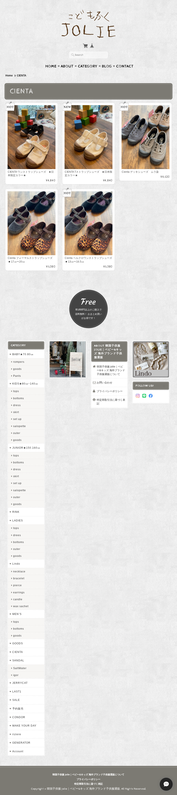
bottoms (18, 398)
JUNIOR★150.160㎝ (26, 447)
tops (16, 391)
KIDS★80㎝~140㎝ (25, 383)
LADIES (17, 520)
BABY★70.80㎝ (22, 354)
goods (17, 368)
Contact (125, 66)
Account (17, 751)
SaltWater (20, 668)
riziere (16, 734)
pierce (17, 585)
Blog (107, 66)
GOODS (17, 643)
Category (88, 66)
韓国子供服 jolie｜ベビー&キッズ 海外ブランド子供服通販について (111, 370)
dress (17, 405)
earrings (19, 592)
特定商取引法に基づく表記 (111, 401)
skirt (16, 412)
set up (17, 419)
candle (17, 599)
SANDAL (18, 660)
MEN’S (17, 614)
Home (51, 66)
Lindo (16, 563)
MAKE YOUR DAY (24, 725)
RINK (15, 511)
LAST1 (16, 691)
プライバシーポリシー (110, 391)
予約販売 (18, 708)
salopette (19, 426)
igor (16, 675)
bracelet (18, 578)
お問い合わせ (104, 382)
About (67, 66)
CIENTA (17, 652)
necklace (19, 571)
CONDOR (18, 717)
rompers (18, 361)
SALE (16, 699)
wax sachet (20, 606)
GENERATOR (21, 742)
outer (16, 433)
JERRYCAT (20, 682)
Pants (17, 375)
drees (17, 535)
